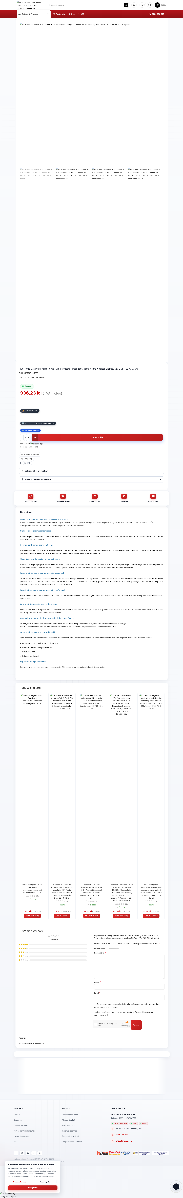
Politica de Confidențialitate (24, 1131)
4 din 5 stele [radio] (116, 948)
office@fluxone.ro (124, 1141)
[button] (32, 916)
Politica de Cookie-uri (22, 1136)
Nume (97, 982)
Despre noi (18, 1120)
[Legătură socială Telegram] (30, 463)
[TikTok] (33, 1153)
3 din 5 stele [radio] (114, 948)
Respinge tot (45, 1182)
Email (97, 993)
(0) (37, 896)
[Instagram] (21, 1153)
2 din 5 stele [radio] (112, 948)
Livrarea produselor (70, 1115)
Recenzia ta (100, 952)
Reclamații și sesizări (70, 1136)
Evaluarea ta (100, 948)
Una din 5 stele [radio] (110, 948)
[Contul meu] (134, 5)
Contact (17, 1115)
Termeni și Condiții (21, 1125)
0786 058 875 (158, 14)
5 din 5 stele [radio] (118, 948)
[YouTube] (27, 1153)
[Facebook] (16, 1153)
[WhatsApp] (39, 1153)
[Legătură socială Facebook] (21, 463)
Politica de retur (68, 1125)
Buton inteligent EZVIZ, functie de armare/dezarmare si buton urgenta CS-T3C (32, 888)
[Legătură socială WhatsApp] (25, 463)
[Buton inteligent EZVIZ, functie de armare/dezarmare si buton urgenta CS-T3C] (32, 788)
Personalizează (19, 1182)
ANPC (16, 1142)
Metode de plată (68, 1120)
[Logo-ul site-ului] (29, 5)
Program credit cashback (72, 1142)
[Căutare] (126, 5)
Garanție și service (69, 1131)
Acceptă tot (32, 1188)
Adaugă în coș (100, 437)
